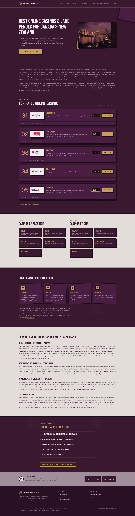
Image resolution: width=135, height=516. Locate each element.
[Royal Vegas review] (37, 171)
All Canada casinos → (26, 259)
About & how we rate (95, 497)
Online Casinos (65, 3)
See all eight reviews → (31, 205)
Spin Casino (50, 131)
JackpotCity (50, 113)
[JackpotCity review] (37, 115)
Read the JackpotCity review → (32, 123)
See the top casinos (31, 51)
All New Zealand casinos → (79, 260)
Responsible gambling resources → (58, 464)
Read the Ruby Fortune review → (32, 160)
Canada (76, 3)
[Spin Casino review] (37, 134)
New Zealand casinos (65, 499)
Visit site (107, 115)
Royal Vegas (50, 169)
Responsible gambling (95, 494)
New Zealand (86, 3)
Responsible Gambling (101, 3)
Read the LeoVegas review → (31, 197)
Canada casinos (63, 497)
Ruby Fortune (51, 150)
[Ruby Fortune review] (37, 152)
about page (30, 317)
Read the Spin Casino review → (32, 141)
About (114, 3)
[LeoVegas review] (37, 190)
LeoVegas (49, 187)
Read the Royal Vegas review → (32, 179)
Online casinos (63, 494)
